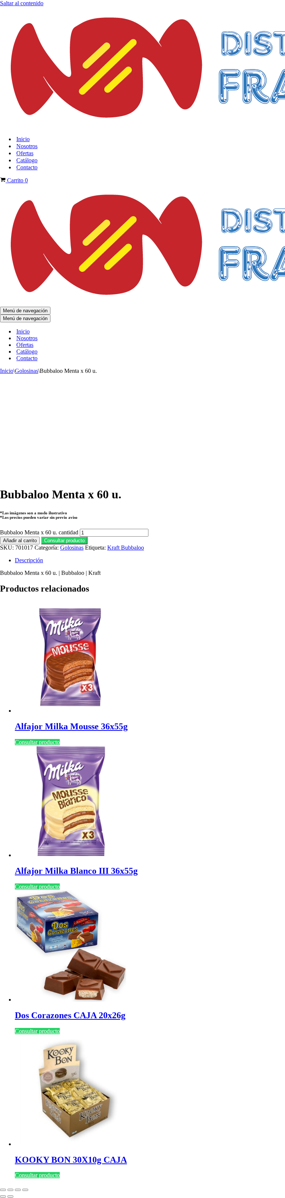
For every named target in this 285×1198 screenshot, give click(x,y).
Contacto (26, 167)
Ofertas (24, 153)
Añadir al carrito (20, 540)
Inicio (23, 139)
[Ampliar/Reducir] (3, 1190)
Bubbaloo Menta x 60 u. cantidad (39, 532)
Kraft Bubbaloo (125, 547)
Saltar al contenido (21, 3)
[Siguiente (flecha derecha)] (10, 1196)
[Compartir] (18, 1190)
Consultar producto (64, 540)
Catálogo (26, 160)
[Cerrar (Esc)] (25, 1190)
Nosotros (26, 146)
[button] (64, 540)
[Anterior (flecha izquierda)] (3, 1196)
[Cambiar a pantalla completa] (10, 1190)
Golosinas (26, 371)
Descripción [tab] (29, 560)
